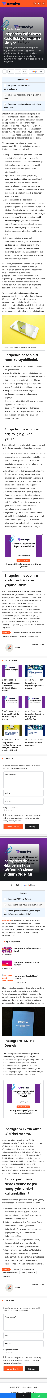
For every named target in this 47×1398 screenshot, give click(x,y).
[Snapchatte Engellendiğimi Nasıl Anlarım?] (35, 671)
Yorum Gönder (13, 826)
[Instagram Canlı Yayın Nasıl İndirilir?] (7, 963)
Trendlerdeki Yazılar (29, 1393)
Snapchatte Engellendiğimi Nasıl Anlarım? (34, 685)
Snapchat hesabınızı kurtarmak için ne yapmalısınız (22, 106)
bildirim (16, 1269)
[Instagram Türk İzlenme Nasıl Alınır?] (7, 950)
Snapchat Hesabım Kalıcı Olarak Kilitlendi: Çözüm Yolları (11, 687)
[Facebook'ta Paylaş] (8, 1395)
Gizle (27, 80)
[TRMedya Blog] (11, 3)
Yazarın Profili (38, 645)
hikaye (23, 1273)
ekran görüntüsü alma (10, 1273)
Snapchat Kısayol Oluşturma (33, 744)
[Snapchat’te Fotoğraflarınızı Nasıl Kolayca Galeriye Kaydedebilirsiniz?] (12, 730)
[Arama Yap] (35, 3)
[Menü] (43, 3)
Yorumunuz (10, 774)
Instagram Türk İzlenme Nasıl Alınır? (27, 949)
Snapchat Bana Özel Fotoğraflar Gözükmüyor (34, 717)
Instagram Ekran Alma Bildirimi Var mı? (23, 905)
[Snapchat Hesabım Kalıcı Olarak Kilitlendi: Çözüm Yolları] (12, 671)
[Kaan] (9, 648)
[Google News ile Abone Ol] (37, 71)
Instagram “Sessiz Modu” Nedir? (26, 977)
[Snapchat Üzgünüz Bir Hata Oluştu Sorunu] (12, 702)
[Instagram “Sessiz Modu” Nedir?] (7, 978)
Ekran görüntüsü (28, 1269)
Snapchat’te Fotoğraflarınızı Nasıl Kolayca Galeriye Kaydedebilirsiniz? (11, 746)
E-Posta (9, 801)
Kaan (17, 647)
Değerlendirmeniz (10, 807)
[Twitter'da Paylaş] (23, 1395)
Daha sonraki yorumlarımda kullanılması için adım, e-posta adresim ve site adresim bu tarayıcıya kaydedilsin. (22, 818)
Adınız (8, 793)
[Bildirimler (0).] (39, 3)
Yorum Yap (9, 758)
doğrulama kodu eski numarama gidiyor (27, 633)
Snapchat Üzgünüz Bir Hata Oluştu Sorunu (10, 717)
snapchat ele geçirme (10, 636)
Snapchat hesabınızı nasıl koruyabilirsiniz (17, 87)
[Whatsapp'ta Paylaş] (39, 1395)
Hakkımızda (15, 1393)
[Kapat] (42, 534)
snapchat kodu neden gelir (29, 636)
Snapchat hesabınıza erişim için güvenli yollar (23, 96)
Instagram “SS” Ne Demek (18, 899)
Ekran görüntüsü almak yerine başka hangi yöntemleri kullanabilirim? (22, 912)
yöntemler (6, 1276)
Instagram (31, 1273)
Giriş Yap (31, 826)
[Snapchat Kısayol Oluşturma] (35, 730)
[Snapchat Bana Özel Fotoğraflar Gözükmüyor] (35, 702)
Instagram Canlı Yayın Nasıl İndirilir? (26, 963)
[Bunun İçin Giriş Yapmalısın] (4, 71)
